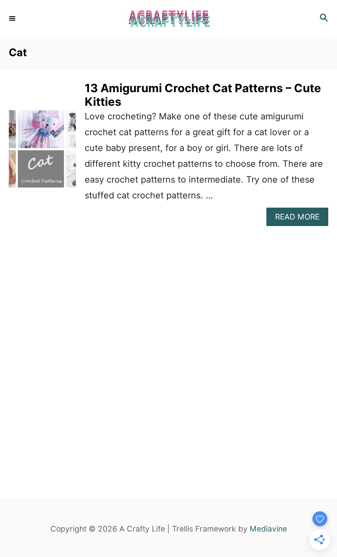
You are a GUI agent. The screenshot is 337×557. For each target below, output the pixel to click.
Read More (301, 219)
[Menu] (13, 18)
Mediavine (268, 528)
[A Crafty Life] (168, 18)
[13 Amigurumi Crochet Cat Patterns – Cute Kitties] (42, 154)
